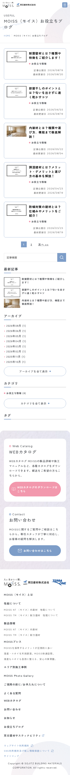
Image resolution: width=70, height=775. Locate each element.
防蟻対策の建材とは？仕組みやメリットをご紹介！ (45, 211)
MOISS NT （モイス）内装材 (21, 629)
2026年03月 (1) (16, 346)
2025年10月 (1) (16, 362)
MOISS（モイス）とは (18, 595)
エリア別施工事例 (15, 667)
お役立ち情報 (39, 63)
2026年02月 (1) (16, 351)
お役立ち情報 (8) (16, 393)
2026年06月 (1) (16, 331)
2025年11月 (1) (15, 356)
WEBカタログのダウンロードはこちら (37, 489)
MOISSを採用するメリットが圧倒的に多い (28, 648)
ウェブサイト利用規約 (18, 746)
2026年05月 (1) (16, 336)
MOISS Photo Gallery (19, 676)
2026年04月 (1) (16, 341)
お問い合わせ (12, 709)
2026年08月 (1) (16, 326)
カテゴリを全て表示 (33, 403)
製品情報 (9, 623)
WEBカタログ (12, 700)
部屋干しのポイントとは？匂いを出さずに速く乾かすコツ (45, 92)
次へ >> (43, 244)
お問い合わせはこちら (37, 551)
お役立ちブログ (14, 727)
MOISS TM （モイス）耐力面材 (22, 635)
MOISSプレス (13, 642)
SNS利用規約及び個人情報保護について (27, 751)
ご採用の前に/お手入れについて (25, 684)
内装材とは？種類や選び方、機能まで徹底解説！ (45, 132)
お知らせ (9, 718)
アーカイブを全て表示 (33, 371)
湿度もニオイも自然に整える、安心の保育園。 (30, 659)
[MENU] (64, 4)
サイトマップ (11, 756)
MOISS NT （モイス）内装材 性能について (29, 609)
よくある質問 (12, 693)
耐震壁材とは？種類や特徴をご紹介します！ (45, 55)
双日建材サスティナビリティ (22, 736)
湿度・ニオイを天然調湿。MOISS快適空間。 (29, 653)
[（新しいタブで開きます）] (26, 5)
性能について (12, 603)
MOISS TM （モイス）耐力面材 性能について (31, 615)
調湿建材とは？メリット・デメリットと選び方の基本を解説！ (45, 171)
